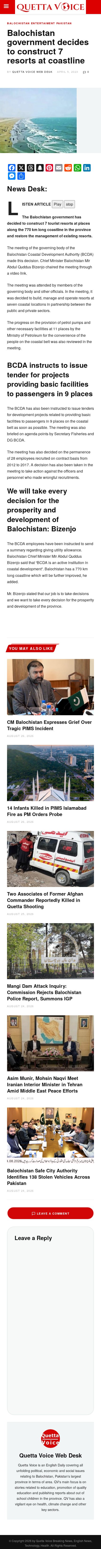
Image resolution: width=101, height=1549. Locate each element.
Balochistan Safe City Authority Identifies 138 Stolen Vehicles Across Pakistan (48, 1176)
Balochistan (18, 23)
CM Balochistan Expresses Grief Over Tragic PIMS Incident (49, 725)
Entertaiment (43, 23)
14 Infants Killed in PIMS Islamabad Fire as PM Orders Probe (46, 810)
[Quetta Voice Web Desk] (50, 1438)
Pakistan (64, 23)
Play (57, 204)
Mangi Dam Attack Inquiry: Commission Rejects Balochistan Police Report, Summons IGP (44, 992)
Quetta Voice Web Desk (32, 72)
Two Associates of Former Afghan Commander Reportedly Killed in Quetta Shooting (45, 900)
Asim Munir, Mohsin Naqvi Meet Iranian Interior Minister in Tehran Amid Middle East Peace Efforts (44, 1084)
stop (69, 204)
